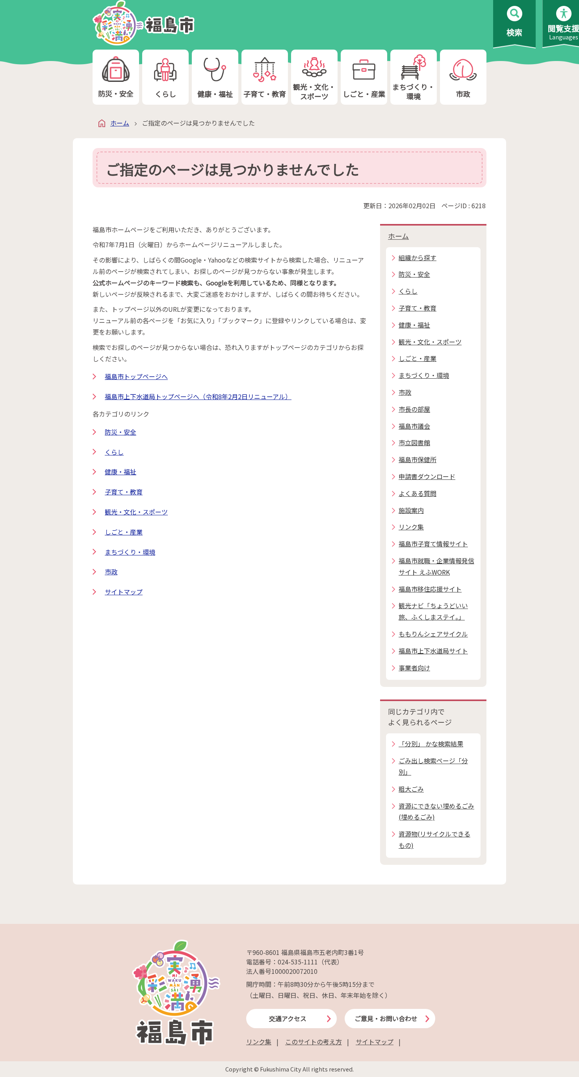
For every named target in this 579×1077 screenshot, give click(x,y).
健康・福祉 (215, 94)
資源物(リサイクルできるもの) (434, 839)
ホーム (119, 123)
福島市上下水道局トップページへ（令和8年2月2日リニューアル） (198, 396)
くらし (165, 94)
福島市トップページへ (136, 376)
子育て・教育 (264, 94)
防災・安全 (116, 93)
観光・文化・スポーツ (314, 91)
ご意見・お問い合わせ (386, 1018)
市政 (463, 94)
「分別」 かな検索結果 (431, 743)
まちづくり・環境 (413, 91)
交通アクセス (287, 1018)
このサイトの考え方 (313, 1041)
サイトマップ (124, 591)
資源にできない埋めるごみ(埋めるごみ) (436, 811)
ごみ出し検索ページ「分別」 (433, 766)
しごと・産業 (364, 94)
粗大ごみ (411, 789)
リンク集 (258, 1041)
